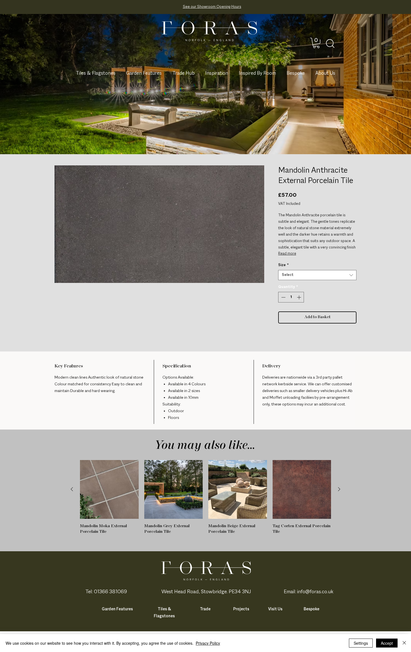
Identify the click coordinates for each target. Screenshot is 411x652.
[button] (316, 43)
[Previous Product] (71, 489)
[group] (205, 497)
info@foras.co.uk (315, 592)
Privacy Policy (208, 643)
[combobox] (317, 275)
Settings (361, 643)
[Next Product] (339, 489)
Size (283, 265)
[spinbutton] (291, 297)
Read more (287, 254)
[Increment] (299, 297)
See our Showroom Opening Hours (212, 7)
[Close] (404, 643)
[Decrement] (283, 297)
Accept (387, 643)
